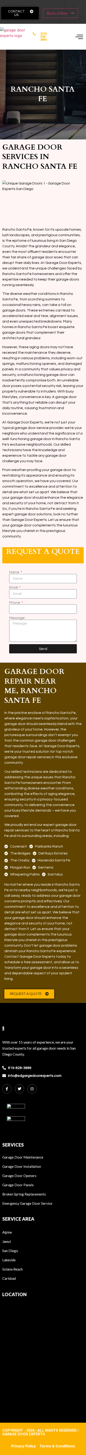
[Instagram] (32, 1088)
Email (14, 587)
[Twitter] (19, 1088)
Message (17, 618)
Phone (15, 602)
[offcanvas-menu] (79, 37)
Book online (57, 13)
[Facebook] (6, 1088)
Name (14, 572)
